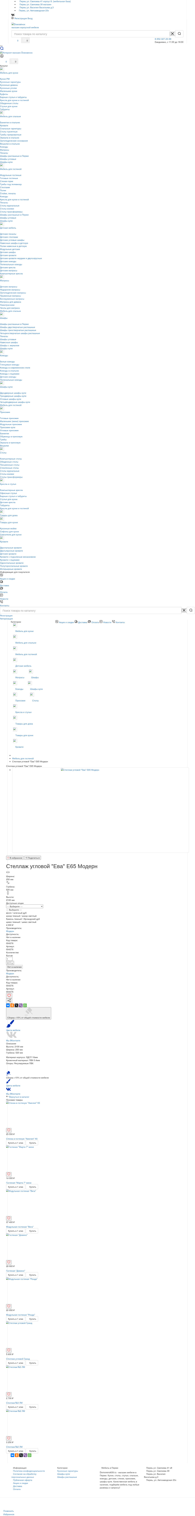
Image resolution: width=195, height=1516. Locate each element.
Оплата (17, 1489)
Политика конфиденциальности (29, 1470)
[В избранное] (9, 995)
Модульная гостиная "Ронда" (20, 1314)
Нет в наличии (14, 966)
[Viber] (21, 1005)
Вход (30, 18)
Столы (35, 700)
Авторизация (6, 618)
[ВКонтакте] (8, 1005)
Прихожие (20, 700)
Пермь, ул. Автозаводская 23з (34, 10)
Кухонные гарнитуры (67, 1470)
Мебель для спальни (26, 642)
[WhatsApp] (25, 1005)
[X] (16, 1005)
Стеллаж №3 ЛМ (14, 1402)
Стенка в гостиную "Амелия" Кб (21, 1138)
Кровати (19, 746)
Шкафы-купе (36, 688)
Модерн (10, 931)
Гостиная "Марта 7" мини (18, 1182)
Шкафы (35, 677)
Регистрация (21, 18)
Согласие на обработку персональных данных (23, 1475)
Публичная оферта (22, 1479)
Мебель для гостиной (26, 654)
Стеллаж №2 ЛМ (14, 1446)
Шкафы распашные (67, 1476)
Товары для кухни (24, 735)
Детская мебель (23, 665)
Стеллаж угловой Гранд (18, 1358)
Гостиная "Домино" (15, 1270)
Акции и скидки (20, 1482)
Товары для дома (24, 723)
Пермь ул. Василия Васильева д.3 (36, 7)
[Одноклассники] (12, 1005)
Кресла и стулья (23, 712)
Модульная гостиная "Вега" (20, 1226)
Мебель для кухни (24, 631)
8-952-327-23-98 (163, 38)
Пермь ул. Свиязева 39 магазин (35, 4)
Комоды (19, 688)
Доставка (17, 1486)
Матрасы (20, 677)
